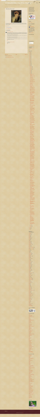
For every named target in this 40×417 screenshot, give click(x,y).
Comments (30, 43)
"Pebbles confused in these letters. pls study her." (32, 92)
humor (29, 235)
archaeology (30, 266)
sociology (29, 242)
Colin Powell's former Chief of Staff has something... (32, 197)
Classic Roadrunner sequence (31, 83)
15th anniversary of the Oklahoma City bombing (32, 144)
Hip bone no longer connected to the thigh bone (32, 175)
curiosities (30, 243)
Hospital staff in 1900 (32, 163)
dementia (29, 291)
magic (29, 284)
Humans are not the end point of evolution (32, 219)
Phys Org (29, 384)
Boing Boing (30, 319)
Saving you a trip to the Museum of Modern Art (32, 126)
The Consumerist (30, 342)
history (29, 236)
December (31, 66)
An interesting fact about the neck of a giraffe (32, 185)
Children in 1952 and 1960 (32, 118)
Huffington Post (30, 325)
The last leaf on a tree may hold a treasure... (32, 87)
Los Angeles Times (30, 371)
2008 (29, 228)
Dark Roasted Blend (30, 360)
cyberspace (30, 254)
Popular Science (30, 335)
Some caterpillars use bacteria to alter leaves (32, 212)
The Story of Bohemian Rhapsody (32, 74)
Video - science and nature (31, 247)
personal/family (30, 253)
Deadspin (29, 361)
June (30, 71)
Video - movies (30, 261)
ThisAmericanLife (30, 303)
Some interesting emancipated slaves (32, 137)
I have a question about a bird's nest (32, 129)
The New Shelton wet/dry (31, 394)
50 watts (29, 314)
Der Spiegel (30, 321)
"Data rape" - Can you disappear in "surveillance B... (32, 128)
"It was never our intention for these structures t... (32, 192)
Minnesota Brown (30, 376)
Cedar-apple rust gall (31, 178)
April (30, 73)
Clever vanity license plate (32, 95)
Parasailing (31, 123)
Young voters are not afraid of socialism (32, 109)
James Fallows (30, 368)
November (31, 67)
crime (29, 259)
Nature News (30, 332)
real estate (30, 273)
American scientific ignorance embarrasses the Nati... (32, 203)
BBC (29, 317)
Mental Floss (30, 375)
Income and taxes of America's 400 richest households (32, 133)
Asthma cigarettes (31, 125)
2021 (29, 56)
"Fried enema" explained (32, 173)
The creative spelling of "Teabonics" (32, 177)
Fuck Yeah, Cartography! (31, 365)
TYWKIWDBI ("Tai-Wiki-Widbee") (18, 3)
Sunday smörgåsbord (32, 205)
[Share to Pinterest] (10, 27)
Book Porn (30, 356)
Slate (29, 339)
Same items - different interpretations (32, 195)
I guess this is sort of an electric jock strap (32, 156)
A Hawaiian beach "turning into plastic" (32, 75)
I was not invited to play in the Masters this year (32, 182)
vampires (29, 304)
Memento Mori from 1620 (32, 88)
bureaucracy (30, 277)
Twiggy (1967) (31, 179)
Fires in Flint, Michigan (32, 222)
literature (29, 250)
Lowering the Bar (30, 372)
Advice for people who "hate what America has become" (32, 201)
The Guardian (30, 344)
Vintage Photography (31, 351)
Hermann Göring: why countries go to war (32, 153)
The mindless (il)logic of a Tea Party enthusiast (32, 122)
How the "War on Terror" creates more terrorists (32, 164)
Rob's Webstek (30, 387)
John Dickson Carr (30, 295)
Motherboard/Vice (30, 331)
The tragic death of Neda (32, 119)
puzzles (29, 276)
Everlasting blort (30, 322)
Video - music (30, 258)
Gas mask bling (31, 106)
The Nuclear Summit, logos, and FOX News (32, 140)
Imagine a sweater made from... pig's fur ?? (32, 145)
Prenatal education (31, 176)
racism (29, 297)
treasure (29, 274)
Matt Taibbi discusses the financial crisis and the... (32, 146)
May (30, 72)
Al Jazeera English (30, 315)
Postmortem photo (31, 84)
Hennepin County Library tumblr (31, 367)
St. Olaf (29, 300)
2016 (29, 60)
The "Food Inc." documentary (31, 94)
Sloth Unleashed (30, 340)
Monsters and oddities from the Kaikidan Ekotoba (32, 151)
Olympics (29, 281)
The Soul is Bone (30, 347)
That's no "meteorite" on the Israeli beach (32, 77)
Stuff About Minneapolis (31, 391)
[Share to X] (9, 27)
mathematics (30, 270)
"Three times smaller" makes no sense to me (32, 193)
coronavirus (30, 269)
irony (29, 280)
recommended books (31, 272)
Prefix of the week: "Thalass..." (31, 180)
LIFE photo (30, 296)
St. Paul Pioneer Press (31, 390)
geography (30, 265)
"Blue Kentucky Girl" (31, 181)
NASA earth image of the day (31, 379)
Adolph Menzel (10, 23)
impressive (30, 234)
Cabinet (29, 357)
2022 (29, 55)
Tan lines (30, 221)
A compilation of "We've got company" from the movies (32, 162)
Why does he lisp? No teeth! (32, 105)
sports (29, 257)
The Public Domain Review (31, 346)
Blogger (22, 412)
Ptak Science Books (30, 386)
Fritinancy (30, 364)
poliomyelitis (30, 293)
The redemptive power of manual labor (32, 169)
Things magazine (30, 396)
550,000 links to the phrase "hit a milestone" (32, 223)
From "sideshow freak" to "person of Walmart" (32, 131)
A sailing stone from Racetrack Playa (31, 217)
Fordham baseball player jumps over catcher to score (32, 100)
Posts (30, 42)
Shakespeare (30, 288)
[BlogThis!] (8, 27)
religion (29, 255)
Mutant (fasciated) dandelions (31, 196)
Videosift (29, 350)
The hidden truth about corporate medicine (32, 220)
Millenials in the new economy (31, 216)
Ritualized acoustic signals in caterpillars (32, 155)
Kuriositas (30, 369)
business (29, 246)
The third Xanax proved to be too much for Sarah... (32, 108)
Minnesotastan (32, 26)
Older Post (26, 54)
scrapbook (30, 289)
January (30, 226)
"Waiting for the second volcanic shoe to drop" (32, 139)
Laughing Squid (30, 328)
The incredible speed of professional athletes (32, 188)
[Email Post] (6, 27)
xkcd (29, 398)
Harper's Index (30, 299)
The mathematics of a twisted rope (32, 191)
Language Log (30, 327)
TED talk (29, 292)
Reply (7, 43)
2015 (29, 61)
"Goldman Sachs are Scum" (32, 120)
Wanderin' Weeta (30, 397)
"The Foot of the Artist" (32, 135)
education (29, 262)
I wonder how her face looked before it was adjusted (32, 114)
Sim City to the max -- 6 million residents (32, 134)
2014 (29, 62)
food (29, 251)
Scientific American (30, 388)
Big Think (29, 318)
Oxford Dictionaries (30, 383)
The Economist (30, 343)
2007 (29, 229)
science (29, 238)
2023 (29, 54)
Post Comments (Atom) (10, 55)
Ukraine (29, 285)
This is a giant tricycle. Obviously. (32, 86)
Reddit (29, 336)
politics (29, 239)
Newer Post (6, 54)
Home (16, 54)
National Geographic (30, 380)
